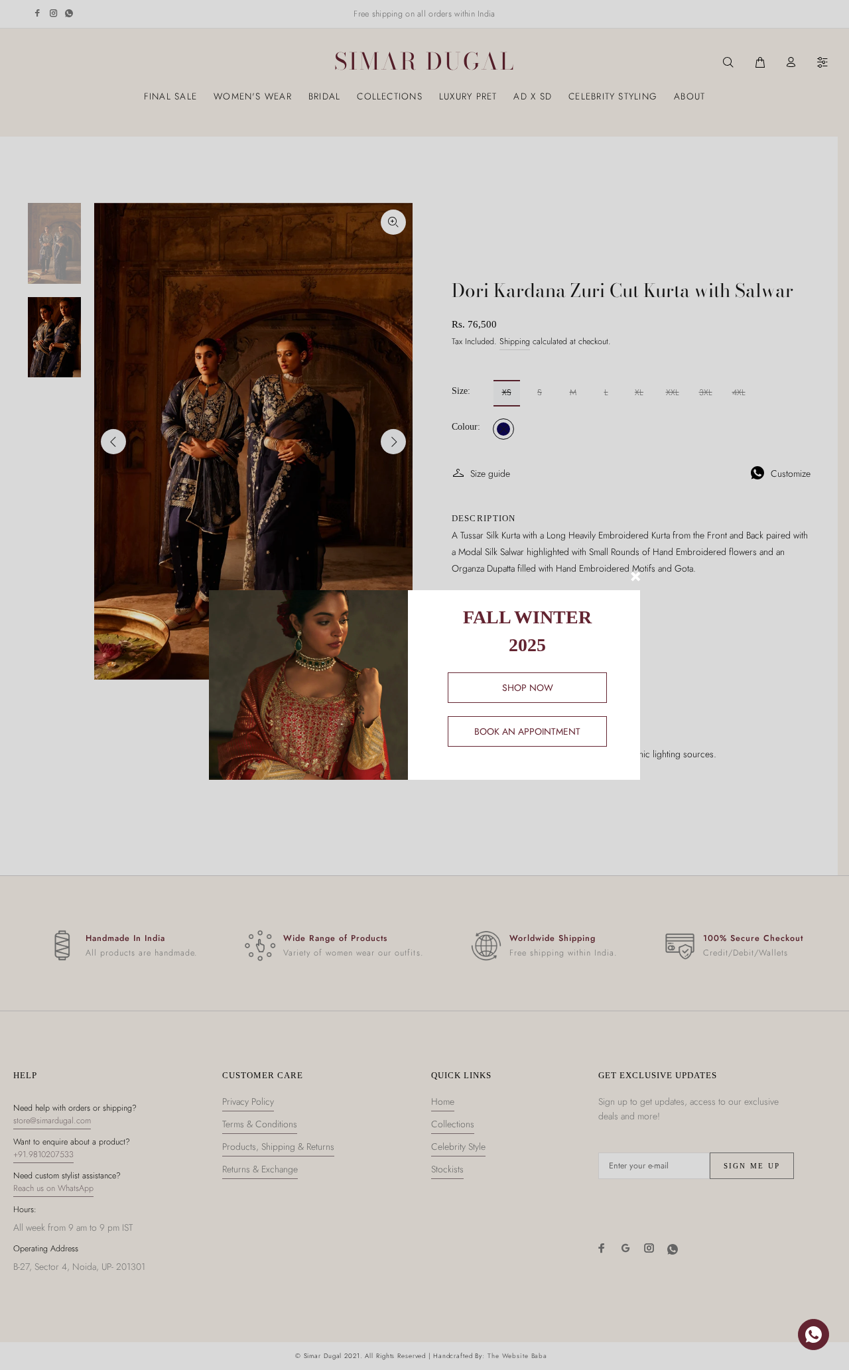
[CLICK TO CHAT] (813, 1334)
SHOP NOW (527, 687)
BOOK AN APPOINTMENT (527, 731)
